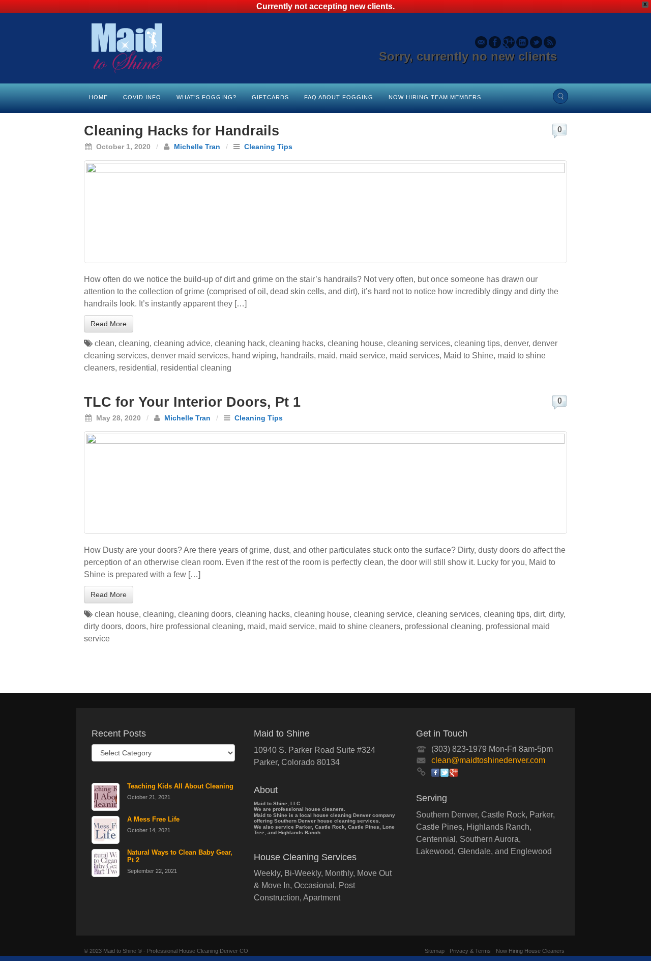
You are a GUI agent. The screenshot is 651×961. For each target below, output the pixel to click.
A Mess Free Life (153, 819)
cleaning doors (204, 614)
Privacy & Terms (470, 951)
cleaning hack (240, 343)
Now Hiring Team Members (435, 97)
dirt (539, 614)
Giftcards (270, 97)
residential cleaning (196, 367)
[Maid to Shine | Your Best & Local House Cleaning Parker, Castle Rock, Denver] (325, 48)
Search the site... (560, 96)
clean (104, 343)
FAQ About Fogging (338, 97)
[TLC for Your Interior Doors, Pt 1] (325, 482)
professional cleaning (443, 626)
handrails (297, 355)
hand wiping (254, 355)
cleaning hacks (296, 343)
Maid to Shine (468, 355)
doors (136, 626)
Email (481, 42)
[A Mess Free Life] (106, 830)
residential (138, 367)
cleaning (134, 343)
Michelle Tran (197, 147)
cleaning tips (477, 343)
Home (98, 97)
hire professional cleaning (196, 626)
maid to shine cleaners (359, 626)
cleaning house (355, 343)
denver (516, 343)
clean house (117, 614)
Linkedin (522, 42)
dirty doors (103, 626)
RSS (550, 42)
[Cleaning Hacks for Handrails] (325, 211)
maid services (414, 355)
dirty (556, 614)
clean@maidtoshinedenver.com (488, 760)
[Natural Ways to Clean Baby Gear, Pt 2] (106, 863)
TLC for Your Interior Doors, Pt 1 (192, 402)
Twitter (536, 42)
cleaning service (382, 614)
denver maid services (189, 355)
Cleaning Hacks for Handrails (181, 130)
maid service (363, 355)
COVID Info (142, 97)
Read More (109, 324)
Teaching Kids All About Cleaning (180, 786)
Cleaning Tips (268, 147)
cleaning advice (182, 343)
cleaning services (418, 343)
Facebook (495, 42)
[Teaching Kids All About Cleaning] (106, 797)
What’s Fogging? (206, 97)
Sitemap (435, 951)
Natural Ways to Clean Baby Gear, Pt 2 (179, 856)
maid (327, 355)
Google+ (508, 42)
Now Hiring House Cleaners (530, 951)
